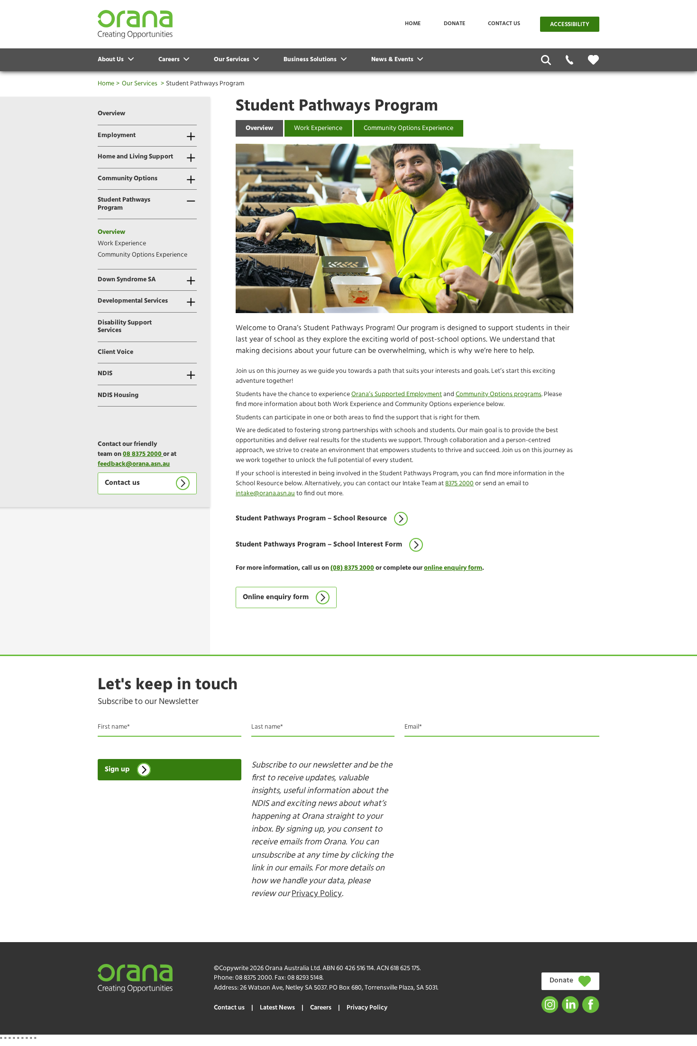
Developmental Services (133, 301)
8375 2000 (459, 484)
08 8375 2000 (143, 454)
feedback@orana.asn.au (134, 464)
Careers (320, 1008)
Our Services (139, 84)
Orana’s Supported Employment (396, 394)
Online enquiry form (276, 597)
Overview (111, 114)
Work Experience (122, 244)
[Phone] (570, 60)
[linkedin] (570, 1004)
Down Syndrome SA (127, 280)
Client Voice (115, 352)
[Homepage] (135, 24)
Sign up (117, 769)
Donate (454, 24)
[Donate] (593, 60)
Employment (117, 135)
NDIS (105, 373)
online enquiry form (453, 568)
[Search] (546, 60)
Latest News (277, 1008)
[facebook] (590, 1004)
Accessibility (569, 25)
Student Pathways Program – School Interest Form (319, 544)
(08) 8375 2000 (352, 568)
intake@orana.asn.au (265, 494)
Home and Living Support (135, 157)
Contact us (504, 24)
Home (413, 24)
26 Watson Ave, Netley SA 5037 (283, 988)
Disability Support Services (125, 327)
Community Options (127, 179)
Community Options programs (498, 394)
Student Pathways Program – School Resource (311, 518)
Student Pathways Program (124, 204)
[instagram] (549, 1004)
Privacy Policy (317, 893)
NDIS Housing (118, 395)
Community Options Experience (142, 255)
